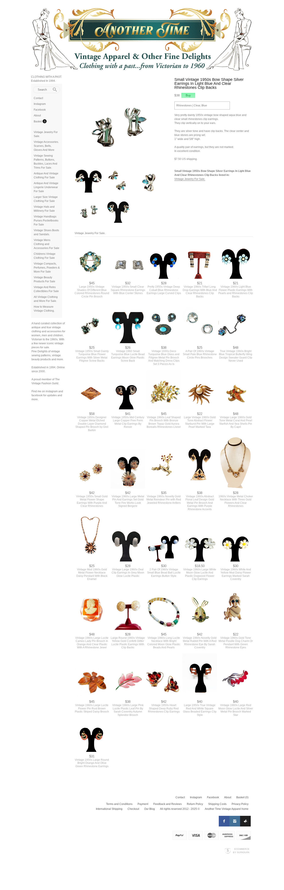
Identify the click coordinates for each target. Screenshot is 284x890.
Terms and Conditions (119, 796)
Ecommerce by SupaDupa (241, 843)
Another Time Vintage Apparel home (226, 801)
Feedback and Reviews (167, 796)
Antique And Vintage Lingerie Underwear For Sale (46, 187)
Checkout (133, 801)
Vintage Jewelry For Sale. (189, 179)
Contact (38, 98)
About (37, 115)
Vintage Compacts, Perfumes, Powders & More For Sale (47, 267)
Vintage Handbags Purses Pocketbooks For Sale (46, 220)
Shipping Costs (217, 796)
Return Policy (195, 796)
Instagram (40, 104)
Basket (38, 121)
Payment (143, 796)
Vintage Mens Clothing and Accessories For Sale (46, 244)
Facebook (40, 109)
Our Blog (149, 801)
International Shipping (109, 801)
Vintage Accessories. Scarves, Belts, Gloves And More (46, 145)
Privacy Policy (240, 796)
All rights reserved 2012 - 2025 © (180, 801)
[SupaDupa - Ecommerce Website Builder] (228, 843)
